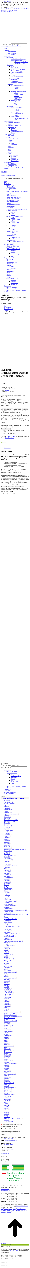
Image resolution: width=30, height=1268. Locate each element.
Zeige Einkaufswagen (6, 175)
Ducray (7, 879)
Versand (6, 390)
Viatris (6, 1102)
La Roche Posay (9, 945)
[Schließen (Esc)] (6, 1262)
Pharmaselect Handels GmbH (12, 1012)
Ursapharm (7, 1096)
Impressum (3, 1210)
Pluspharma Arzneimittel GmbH (13, 1016)
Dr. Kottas (7, 874)
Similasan (7, 1055)
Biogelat (6, 839)
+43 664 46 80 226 (8, 1149)
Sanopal (6, 1041)
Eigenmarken (7, 770)
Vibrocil (6, 1103)
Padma (6, 998)
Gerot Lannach (8, 908)
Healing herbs (8, 922)
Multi (6, 969)
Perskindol (7, 1006)
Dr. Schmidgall (8, 877)
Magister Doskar (9, 959)
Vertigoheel (7, 1100)
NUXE (6, 987)
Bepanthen (7, 831)
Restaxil (6, 1028)
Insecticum (7, 932)
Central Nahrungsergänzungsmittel (16, 786)
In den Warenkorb (5, 428)
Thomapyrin (8, 1090)
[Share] (3, 1265)
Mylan (6, 973)
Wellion (6, 1114)
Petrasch (6, 1007)
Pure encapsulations (10, 1021)
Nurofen (6, 985)
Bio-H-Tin (7, 836)
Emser (6, 886)
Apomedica (7, 817)
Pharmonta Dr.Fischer (10, 1015)
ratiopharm (7, 1022)
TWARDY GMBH (9, 1094)
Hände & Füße (14, 782)
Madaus (6, 957)
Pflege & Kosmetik (9, 793)
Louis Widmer (8, 954)
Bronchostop (8, 848)
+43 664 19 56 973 (8, 1144)
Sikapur (6, 1053)
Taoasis (6, 1078)
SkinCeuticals (8, 1060)
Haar (12, 780)
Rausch (7, 1024)
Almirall (6, 811)
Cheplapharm (8, 858)
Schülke (6, 1047)
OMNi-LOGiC (8, 994)
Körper (12, 783)
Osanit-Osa (7, 997)
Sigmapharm (8, 1052)
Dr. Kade (7, 873)
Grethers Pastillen (9, 911)
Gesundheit (7, 790)
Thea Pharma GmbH (10, 1087)
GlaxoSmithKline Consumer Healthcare (15, 910)
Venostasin (7, 1099)
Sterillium (7, 1066)
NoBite (6, 982)
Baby (12, 774)
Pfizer (6, 1010)
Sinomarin (7, 1058)
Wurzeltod (7, 1117)
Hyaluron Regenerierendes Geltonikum (12, 585)
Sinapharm (7, 1056)
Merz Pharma (8, 966)
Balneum (7, 827)
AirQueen (7, 806)
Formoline (7, 898)
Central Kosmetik (12, 773)
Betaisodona (8, 834)
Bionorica (7, 842)
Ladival (6, 947)
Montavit (7, 967)
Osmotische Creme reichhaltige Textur (13, 685)
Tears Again (7, 1081)
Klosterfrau (8, 939)
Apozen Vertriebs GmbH (11, 820)
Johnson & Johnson (9, 935)
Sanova (7, 1044)
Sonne (12, 784)
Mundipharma (8, 970)
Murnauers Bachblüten (10, 972)
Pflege (13, 436)
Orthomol (7, 995)
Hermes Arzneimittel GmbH (12, 926)
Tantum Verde (8, 1077)
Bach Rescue (8, 826)
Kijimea (6, 938)
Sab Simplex (8, 1035)
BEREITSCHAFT (10, 11)
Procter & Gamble (9, 1018)
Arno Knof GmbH (9, 821)
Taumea (6, 1080)
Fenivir (6, 896)
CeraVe (7, 857)
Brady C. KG (8, 846)
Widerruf (9, 1212)
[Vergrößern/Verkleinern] (1, 1262)
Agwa (6, 805)
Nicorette (7, 981)
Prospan (6, 1019)
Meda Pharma (8, 961)
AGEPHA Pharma (9, 803)
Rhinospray (7, 1029)
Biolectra (7, 840)
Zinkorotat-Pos (8, 1121)
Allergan (7, 808)
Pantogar (7, 1001)
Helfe (6, 925)
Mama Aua (8, 960)
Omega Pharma (8, 991)
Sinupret (6, 1059)
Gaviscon (7, 902)
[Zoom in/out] (6, 1265)
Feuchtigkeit (14, 777)
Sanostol (7, 1043)
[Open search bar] (1, 42)
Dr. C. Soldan (8, 871)
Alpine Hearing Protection (11, 814)
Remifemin (7, 1026)
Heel (6, 923)
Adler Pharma (8, 802)
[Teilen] (4, 1262)
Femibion (7, 895)
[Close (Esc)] (1, 1265)
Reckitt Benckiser (9, 1025)
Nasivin (6, 976)
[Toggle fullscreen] (4, 1265)
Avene (6, 824)
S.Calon (6, 1034)
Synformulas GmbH (10, 1074)
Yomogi (6, 1120)
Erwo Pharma (8, 888)
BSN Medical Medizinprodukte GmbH (15, 849)
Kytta (6, 944)
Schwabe (7, 1049)
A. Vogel (7, 800)
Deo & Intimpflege (16, 776)
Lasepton (7, 948)
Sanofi (6, 1040)
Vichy (6, 1105)
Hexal (6, 927)
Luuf (6, 956)
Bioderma (7, 837)
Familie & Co (7, 789)
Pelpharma (7, 1004)
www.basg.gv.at (5, 1189)
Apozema (7, 818)
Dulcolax (7, 880)
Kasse (13, 175)
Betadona (7, 833)
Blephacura (7, 843)
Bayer (6, 828)
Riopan (6, 1032)
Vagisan (6, 1097)
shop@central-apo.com (19, 1209)
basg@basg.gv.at (5, 1190)
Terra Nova (7, 1084)
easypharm (7, 882)
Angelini (7, 815)
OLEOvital (7, 990)
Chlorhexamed (8, 860)
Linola (6, 953)
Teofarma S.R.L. (9, 1083)
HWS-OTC (7, 929)
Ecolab (6, 885)
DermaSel (7, 862)
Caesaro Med (8, 851)
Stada (6, 1065)
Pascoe (6, 1003)
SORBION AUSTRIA (10, 1063)
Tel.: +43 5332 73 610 (22, 1206)
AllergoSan (8, 809)
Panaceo (6, 1000)
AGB (16, 1210)
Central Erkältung (12, 771)
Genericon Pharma (10, 905)
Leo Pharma (7, 951)
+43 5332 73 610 (5, 10)
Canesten (7, 852)
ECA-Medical (8, 883)
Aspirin (7, 823)
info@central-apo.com (10, 1140)
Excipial (6, 894)
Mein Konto (4, 171)
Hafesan (6, 917)
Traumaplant (8, 1091)
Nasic (6, 975)
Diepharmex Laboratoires (11, 865)
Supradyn (7, 1071)
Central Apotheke (9, 438)
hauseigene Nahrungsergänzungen (16, 787)
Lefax (6, 950)
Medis (6, 964)
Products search (7, 44)
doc (5, 868)
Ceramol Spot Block (14, 533)
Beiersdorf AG (8, 830)
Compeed (7, 861)
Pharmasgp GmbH (9, 1013)
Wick (6, 1115)
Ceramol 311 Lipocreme (11, 735)
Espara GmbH (8, 889)
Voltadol (6, 1111)
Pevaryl (6, 1009)
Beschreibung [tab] (7, 448)
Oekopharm (8, 988)
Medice (6, 963)
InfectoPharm (8, 930)
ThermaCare (8, 1089)
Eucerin (7, 892)
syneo (6, 1072)
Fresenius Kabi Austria (10, 901)
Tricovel (6, 1093)
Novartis (7, 984)
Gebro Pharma (8, 904)
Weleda (6, 1112)
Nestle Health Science (10, 978)
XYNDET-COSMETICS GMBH (13, 1118)
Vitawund (7, 1109)
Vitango (6, 1108)
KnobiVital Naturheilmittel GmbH (13, 941)
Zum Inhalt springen (6, 1)
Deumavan (7, 864)
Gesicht (9, 436)
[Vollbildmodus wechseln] (3, 1262)
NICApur (7, 979)
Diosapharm (7, 867)
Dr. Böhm (7, 870)
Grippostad (7, 913)
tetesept (6, 1086)
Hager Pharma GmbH (10, 919)
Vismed (6, 1106)
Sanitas (6, 1038)
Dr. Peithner (7, 876)
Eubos (6, 891)
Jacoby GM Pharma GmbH (12, 933)
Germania (7, 907)
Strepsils (6, 1069)
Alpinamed (8, 812)
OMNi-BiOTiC (9, 993)
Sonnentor (7, 1062)
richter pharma (8, 1031)
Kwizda (7, 942)
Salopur (6, 1037)
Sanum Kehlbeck (9, 1046)
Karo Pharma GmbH (10, 936)
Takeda (6, 1075)
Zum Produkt (9, 549)
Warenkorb (4, 172)
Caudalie (7, 854)
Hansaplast (7, 920)
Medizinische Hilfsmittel (10, 792)
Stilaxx (6, 1068)
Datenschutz (10, 1210)
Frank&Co (7, 899)
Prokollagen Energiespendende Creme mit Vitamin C (14, 636)
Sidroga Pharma (9, 1050)
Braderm (7, 845)
